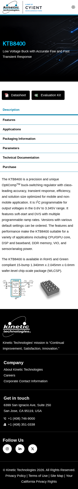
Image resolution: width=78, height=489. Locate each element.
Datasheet (18, 95)
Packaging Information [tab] (19, 138)
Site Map (56, 476)
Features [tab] (9, 120)
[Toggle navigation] (73, 7)
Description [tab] (11, 109)
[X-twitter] (32, 448)
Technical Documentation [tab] (21, 157)
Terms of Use (38, 476)
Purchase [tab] (9, 167)
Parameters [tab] (11, 148)
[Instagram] (7, 448)
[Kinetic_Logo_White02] (39, 326)
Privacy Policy (15, 476)
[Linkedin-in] (19, 448)
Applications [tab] (12, 129)
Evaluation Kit (51, 95)
